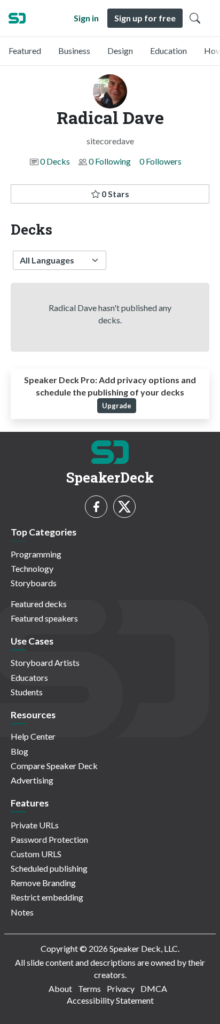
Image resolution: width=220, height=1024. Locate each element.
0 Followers (160, 161)
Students (27, 692)
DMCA (153, 988)
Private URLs (35, 825)
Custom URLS (36, 854)
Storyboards (34, 583)
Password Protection (49, 839)
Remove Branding (43, 883)
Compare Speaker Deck (54, 766)
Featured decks (39, 604)
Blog (19, 751)
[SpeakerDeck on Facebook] (96, 506)
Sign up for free (145, 18)
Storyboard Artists (45, 662)
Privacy (121, 988)
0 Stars (114, 194)
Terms (89, 988)
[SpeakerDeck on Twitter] (124, 506)
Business (74, 50)
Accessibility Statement (110, 1000)
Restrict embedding (47, 897)
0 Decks (55, 161)
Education (168, 50)
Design (120, 50)
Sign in (86, 18)
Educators (29, 677)
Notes (22, 912)
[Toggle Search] (195, 18)
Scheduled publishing (49, 868)
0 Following (110, 161)
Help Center (33, 736)
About (60, 988)
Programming (36, 554)
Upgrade (116, 405)
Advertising (32, 780)
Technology (32, 568)
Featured (25, 50)
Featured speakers (44, 618)
